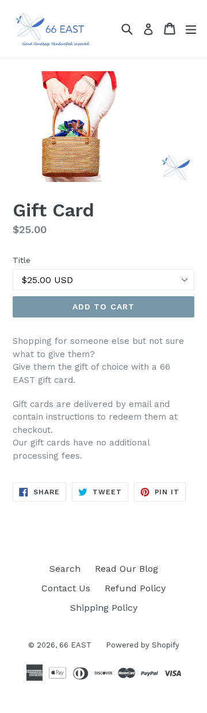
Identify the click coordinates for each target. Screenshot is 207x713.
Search (64, 568)
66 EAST (75, 645)
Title (21, 260)
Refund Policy (135, 588)
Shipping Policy (103, 607)
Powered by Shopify (142, 645)
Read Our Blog (126, 568)
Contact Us (65, 588)
